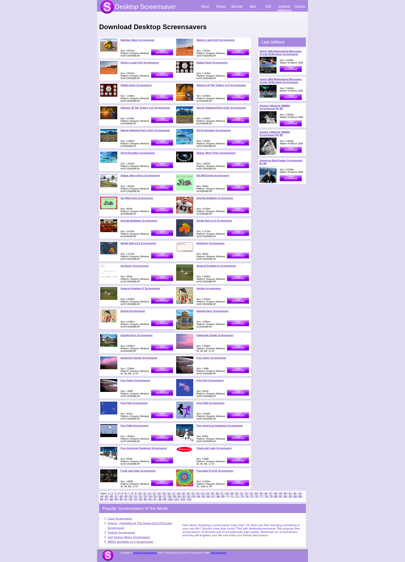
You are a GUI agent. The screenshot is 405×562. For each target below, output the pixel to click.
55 (155, 496)
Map (253, 6)
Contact (300, 6)
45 (106, 496)
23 (202, 493)
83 (290, 496)
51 (135, 496)
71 (232, 496)
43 (299, 493)
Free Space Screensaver (211, 357)
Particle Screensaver (121, 532)
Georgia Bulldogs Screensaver (214, 198)
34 (256, 493)
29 (231, 493)
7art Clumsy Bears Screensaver (129, 537)
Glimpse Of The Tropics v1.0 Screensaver (221, 85)
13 (154, 493)
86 (101, 499)
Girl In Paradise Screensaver (213, 130)
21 (193, 493)
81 (280, 496)
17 (173, 493)
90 (121, 499)
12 (149, 493)
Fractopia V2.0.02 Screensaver (215, 470)
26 (217, 493)
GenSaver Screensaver (210, 243)
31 (241, 493)
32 (246, 493)
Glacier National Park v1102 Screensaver (221, 107)
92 (130, 499)
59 (174, 496)
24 (207, 493)
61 (184, 496)
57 (164, 496)
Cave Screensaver (120, 518)
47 (116, 496)
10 (139, 493)
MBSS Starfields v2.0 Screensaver (130, 541)
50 (130, 496)
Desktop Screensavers (145, 552)
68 (218, 496)
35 (260, 493)
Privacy (221, 6)
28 (226, 493)
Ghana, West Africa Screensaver (216, 153)
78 (266, 496)
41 (290, 493)
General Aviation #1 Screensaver (216, 265)
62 (189, 496)
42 (294, 493)
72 (237, 496)
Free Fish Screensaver (210, 380)
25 (212, 493)
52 (140, 496)
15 (163, 493)
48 (121, 496)
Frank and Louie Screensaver (214, 448)
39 (280, 493)
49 (125, 496)
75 (251, 496)
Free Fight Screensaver (210, 403)
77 (261, 496)
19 (183, 493)
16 (168, 493)
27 (222, 493)
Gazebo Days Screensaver (212, 311)
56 (159, 496)
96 (150, 499)
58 (169, 496)
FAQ (268, 6)
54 (150, 496)
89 (116, 499)
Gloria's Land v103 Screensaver (215, 40)
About (205, 6)
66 (208, 496)
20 (188, 493)
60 (179, 496)
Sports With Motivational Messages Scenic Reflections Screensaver (280, 53)
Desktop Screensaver (145, 6)
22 (197, 493)
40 (285, 493)
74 (246, 496)
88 (111, 499)
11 (144, 493)
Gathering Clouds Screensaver (215, 335)
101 (176, 499)
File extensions (219, 552)
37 (270, 493)
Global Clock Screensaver (212, 62)
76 (256, 496)
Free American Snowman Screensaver (219, 425)
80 (275, 496)
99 (164, 499)
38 (275, 493)
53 (145, 496)
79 (271, 496)
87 (106, 499)
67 (213, 496)
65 (203, 496)
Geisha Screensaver (208, 288)
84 (295, 496)
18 (178, 493)
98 (159, 499)
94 (140, 499)
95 (145, 499)
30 (236, 493)
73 (241, 496)
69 (222, 496)
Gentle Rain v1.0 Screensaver (214, 220)
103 (189, 499)
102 (183, 499)
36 (265, 493)
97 (155, 499)
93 (135, 499)
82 (285, 496)
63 (193, 496)
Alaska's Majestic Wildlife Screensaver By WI (274, 107)
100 (170, 499)
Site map (237, 6)
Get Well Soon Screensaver (212, 175)
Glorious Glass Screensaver (137, 40)
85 (300, 496)
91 (125, 499)
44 (101, 496)
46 (111, 496)
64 (198, 496)
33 (251, 493)
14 (159, 493)
